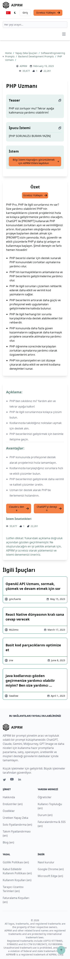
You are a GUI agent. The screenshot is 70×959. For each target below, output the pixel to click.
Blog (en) (8, 842)
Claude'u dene (16, 508)
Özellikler (9, 811)
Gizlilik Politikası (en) (16, 862)
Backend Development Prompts (36, 56)
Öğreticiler (44, 797)
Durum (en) (45, 815)
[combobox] (35, 24)
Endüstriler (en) (13, 804)
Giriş (25, 12)
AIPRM (23, 66)
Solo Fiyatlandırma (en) (17, 824)
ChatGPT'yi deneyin (47, 508)
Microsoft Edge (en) (50, 876)
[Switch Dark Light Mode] (15, 13)
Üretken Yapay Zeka (15, 818)
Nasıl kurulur (46, 862)
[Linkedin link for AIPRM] (20, 780)
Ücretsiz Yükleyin (46, 12)
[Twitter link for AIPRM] (4, 779)
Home (8, 53)
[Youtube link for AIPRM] (12, 780)
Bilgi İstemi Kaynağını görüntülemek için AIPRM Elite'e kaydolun (34, 161)
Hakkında (9, 797)
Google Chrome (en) (51, 869)
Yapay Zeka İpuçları (26, 53)
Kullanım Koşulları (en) (17, 880)
